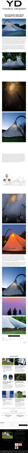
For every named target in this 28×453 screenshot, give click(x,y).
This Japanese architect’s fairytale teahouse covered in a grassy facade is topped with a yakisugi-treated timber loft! (20, 400)
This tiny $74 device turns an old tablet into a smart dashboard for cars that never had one (20, 367)
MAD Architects (7, 51)
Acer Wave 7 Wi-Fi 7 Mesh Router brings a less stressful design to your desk (8, 399)
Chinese (12, 411)
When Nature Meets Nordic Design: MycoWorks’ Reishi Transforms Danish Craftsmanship (20, 415)
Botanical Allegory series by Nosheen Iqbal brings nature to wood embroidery (8, 415)
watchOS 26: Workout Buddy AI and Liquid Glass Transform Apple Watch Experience (8, 382)
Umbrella (16, 411)
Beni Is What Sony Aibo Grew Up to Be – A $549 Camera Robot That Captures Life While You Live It (7, 367)
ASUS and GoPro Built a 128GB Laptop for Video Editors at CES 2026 (19, 382)
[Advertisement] (14, 11)
